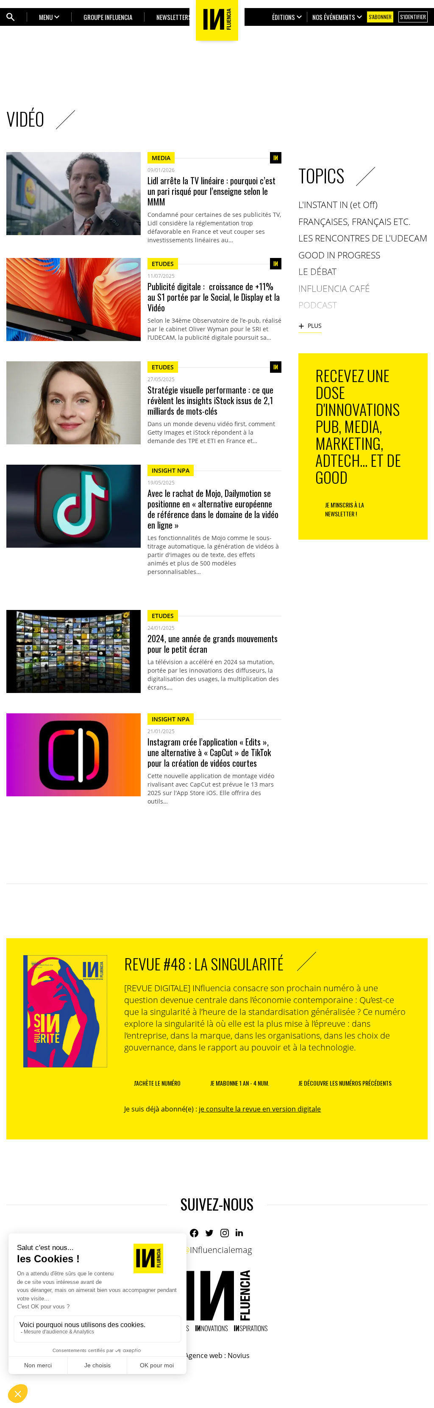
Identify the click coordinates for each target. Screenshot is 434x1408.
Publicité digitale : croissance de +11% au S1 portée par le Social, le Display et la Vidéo (213, 297)
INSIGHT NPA (170, 470)
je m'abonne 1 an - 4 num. (239, 1082)
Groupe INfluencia (107, 17)
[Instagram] (224, 1233)
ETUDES (163, 264)
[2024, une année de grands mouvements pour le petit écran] (73, 651)
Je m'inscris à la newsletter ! (344, 509)
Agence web (203, 1355)
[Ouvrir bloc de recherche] (10, 17)
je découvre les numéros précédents (345, 1082)
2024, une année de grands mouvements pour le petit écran (212, 643)
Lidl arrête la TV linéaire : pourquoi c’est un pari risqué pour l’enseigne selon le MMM (211, 191)
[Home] (217, 1300)
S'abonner (380, 16)
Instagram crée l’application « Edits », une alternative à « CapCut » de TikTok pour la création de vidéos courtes (209, 752)
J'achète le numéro (157, 1082)
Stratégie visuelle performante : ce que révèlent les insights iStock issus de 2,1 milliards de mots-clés (210, 400)
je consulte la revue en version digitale (260, 1109)
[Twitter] (209, 1233)
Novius (239, 1355)
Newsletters (174, 17)
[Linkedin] (240, 1233)
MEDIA (161, 158)
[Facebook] (194, 1233)
